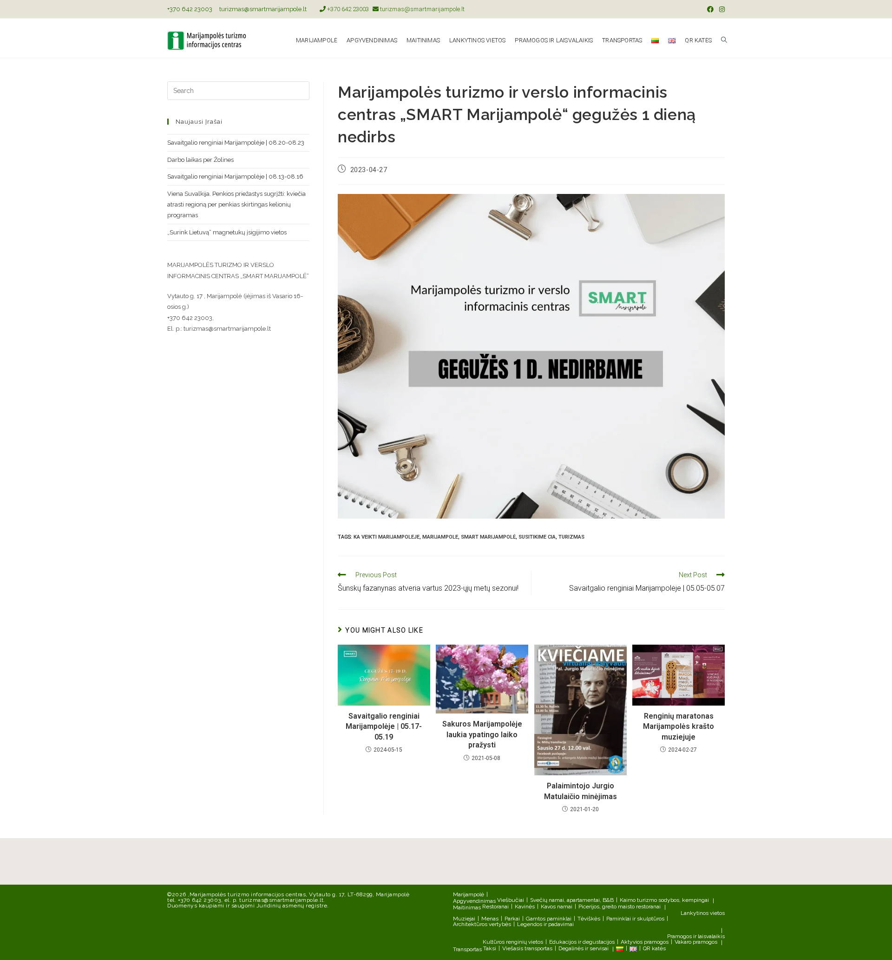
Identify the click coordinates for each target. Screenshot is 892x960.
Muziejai (464, 918)
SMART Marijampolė (488, 537)
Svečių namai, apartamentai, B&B (572, 900)
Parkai (512, 918)
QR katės (654, 948)
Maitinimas (467, 907)
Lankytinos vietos (703, 913)
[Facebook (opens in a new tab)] (710, 9)
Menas (489, 918)
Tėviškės (588, 918)
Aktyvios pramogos (645, 942)
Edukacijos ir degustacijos (582, 942)
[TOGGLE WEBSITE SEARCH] (724, 40)
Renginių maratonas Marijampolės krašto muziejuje (678, 726)
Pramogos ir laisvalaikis (696, 936)
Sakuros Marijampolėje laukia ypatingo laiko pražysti (482, 734)
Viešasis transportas (527, 948)
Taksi (489, 948)
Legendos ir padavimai (545, 924)
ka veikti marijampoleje (387, 537)
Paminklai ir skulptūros (635, 918)
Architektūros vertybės (482, 924)
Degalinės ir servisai (583, 948)
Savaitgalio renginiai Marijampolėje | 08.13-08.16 (235, 176)
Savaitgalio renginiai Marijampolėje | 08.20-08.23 (235, 142)
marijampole (440, 537)
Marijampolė (468, 894)
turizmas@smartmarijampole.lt (263, 9)
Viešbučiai (510, 900)
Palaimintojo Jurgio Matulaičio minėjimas (580, 790)
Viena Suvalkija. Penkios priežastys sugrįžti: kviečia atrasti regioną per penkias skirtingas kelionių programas (236, 204)
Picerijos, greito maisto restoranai (619, 906)
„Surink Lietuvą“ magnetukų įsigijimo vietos (227, 232)
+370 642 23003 (189, 9)
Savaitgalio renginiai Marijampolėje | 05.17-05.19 (384, 726)
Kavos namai (556, 906)
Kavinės (525, 906)
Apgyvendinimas (474, 901)
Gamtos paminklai (548, 918)
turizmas (571, 537)
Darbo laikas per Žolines (200, 159)
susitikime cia (537, 537)
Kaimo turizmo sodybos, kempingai (664, 900)
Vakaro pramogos (696, 942)
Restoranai (495, 906)
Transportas (467, 949)
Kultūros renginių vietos (513, 942)
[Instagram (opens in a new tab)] (720, 9)
